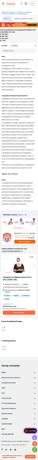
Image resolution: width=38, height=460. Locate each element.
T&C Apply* (31, 237)
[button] (7, 222)
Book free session (25, 242)
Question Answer (8, 12)
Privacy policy (6, 445)
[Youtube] (15, 450)
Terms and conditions (19, 445)
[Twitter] (10, 450)
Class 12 (20, 12)
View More (18, 228)
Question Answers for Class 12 (24, 19)
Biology (28, 12)
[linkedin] (6, 450)
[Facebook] (2, 449)
